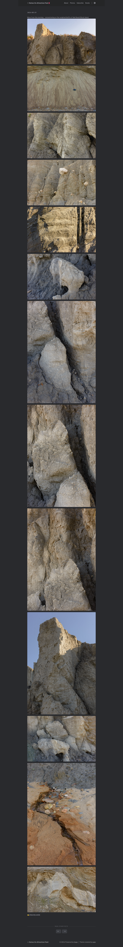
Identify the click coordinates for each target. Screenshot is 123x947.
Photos (72, 3)
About (66, 3)
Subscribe (80, 3)
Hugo (76, 942)
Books (87, 3)
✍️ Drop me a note (33, 915)
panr (94, 942)
